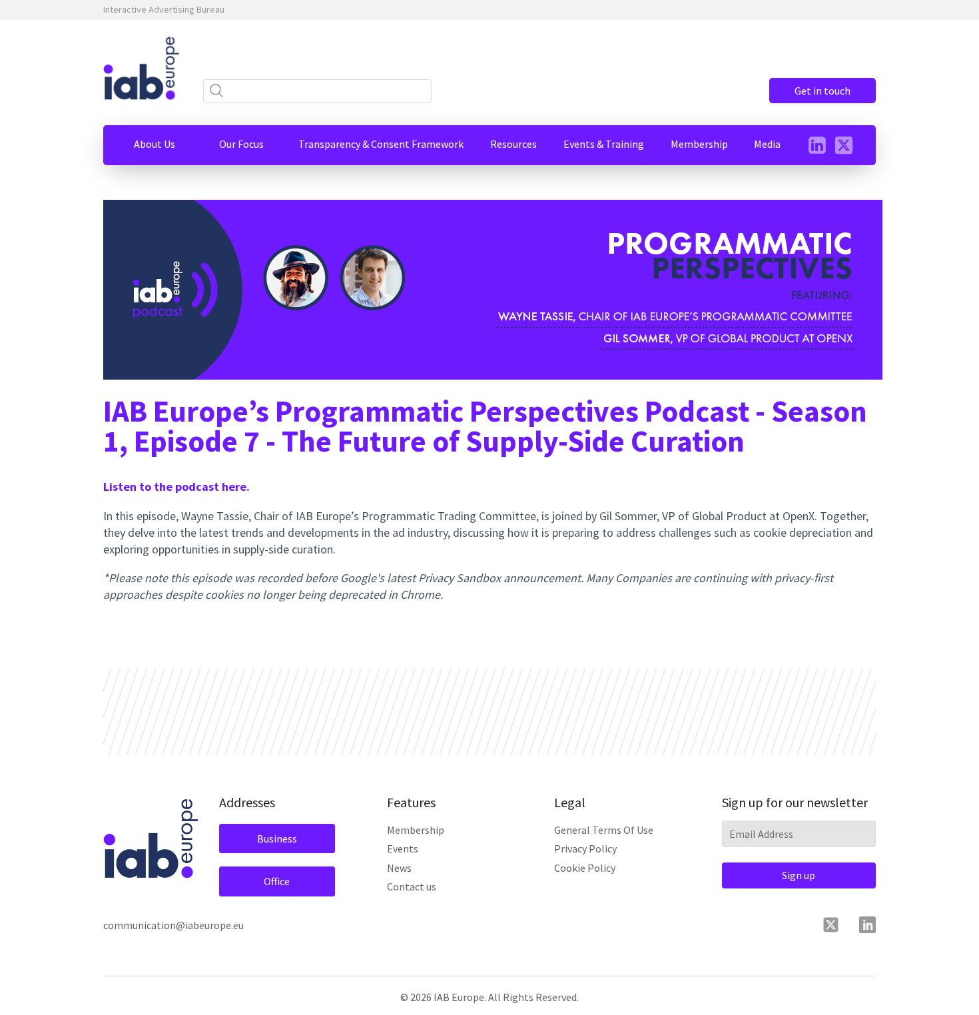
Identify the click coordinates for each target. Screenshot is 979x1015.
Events (402, 848)
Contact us (411, 886)
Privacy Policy (585, 848)
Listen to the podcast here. (176, 486)
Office (277, 881)
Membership (415, 830)
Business (277, 838)
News (399, 867)
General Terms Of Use (603, 830)
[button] (154, 144)
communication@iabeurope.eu (173, 925)
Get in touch (822, 90)
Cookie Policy (584, 867)
